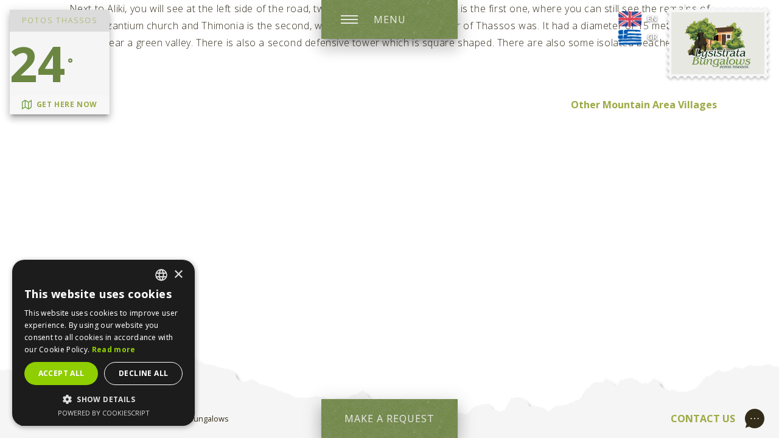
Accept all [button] (61, 373)
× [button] (178, 274)
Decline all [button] (143, 373)
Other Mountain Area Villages (644, 104)
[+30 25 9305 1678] (757, 417)
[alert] (103, 343)
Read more (114, 349)
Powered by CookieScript (104, 412)
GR (652, 37)
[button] (103, 399)
